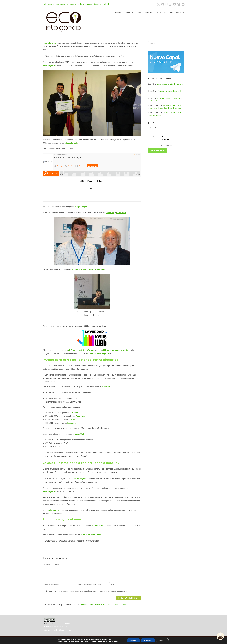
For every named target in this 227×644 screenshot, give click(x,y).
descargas (98, 4)
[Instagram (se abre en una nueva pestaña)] (170, 4)
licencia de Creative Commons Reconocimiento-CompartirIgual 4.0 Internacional (57, 626)
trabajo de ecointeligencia (98, 354)
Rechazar (147, 640)
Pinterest (72, 420)
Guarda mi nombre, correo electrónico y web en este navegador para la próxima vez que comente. (87, 591)
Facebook (80, 416)
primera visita (53, 4)
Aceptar (133, 640)
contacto (88, 4)
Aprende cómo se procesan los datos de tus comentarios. (103, 604)
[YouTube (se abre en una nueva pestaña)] (174, 4)
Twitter (75, 413)
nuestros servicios (77, 4)
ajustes (116, 641)
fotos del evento (71, 143)
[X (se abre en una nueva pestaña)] (158, 4)
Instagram (71, 423)
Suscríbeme (158, 150)
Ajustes (162, 640)
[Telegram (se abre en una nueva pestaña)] (182, 4)
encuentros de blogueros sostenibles (88, 269)
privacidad (108, 4)
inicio (44, 4)
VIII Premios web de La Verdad (115, 350)
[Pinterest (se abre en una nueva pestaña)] (166, 4)
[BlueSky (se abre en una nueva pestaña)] (179, 4)
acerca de (64, 4)
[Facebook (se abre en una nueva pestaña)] (162, 4)
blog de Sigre (81, 207)
